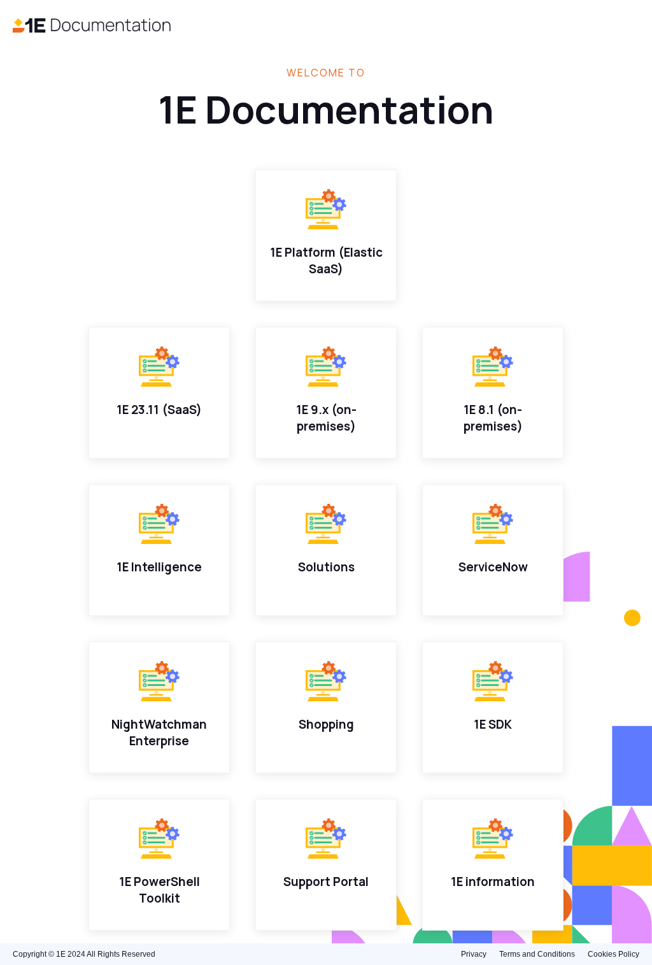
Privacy (473, 954)
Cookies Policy (613, 954)
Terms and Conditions (537, 954)
